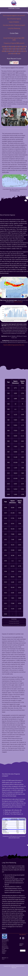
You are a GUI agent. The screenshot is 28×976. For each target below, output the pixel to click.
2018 (3, 51)
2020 (11, 51)
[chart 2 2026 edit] (12, 498)
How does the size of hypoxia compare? (14, 25)
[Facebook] (20, 938)
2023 (24, 51)
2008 (12, 46)
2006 (3, 46)
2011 (24, 46)
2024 (10, 53)
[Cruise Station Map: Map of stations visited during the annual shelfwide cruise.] (15, 174)
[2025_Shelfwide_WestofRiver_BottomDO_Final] (14, 277)
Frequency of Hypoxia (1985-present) (14, 43)
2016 (19, 49)
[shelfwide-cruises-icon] (14, 61)
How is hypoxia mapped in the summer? (14, 15)
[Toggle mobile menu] (27, 6)
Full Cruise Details (18, 301)
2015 (15, 49)
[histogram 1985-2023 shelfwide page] (14, 305)
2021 (15, 51)
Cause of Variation (14, 22)
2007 (8, 46)
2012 (4, 49)
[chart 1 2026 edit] (15, 379)
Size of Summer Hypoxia (14, 18)
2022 (20, 51)
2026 (18, 53)
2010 (20, 46)
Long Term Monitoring (14, 28)
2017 (23, 49)
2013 (8, 49)
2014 (12, 49)
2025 (14, 53)
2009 (16, 46)
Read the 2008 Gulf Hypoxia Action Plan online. (14, 344)
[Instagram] (23, 938)
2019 (7, 51)
